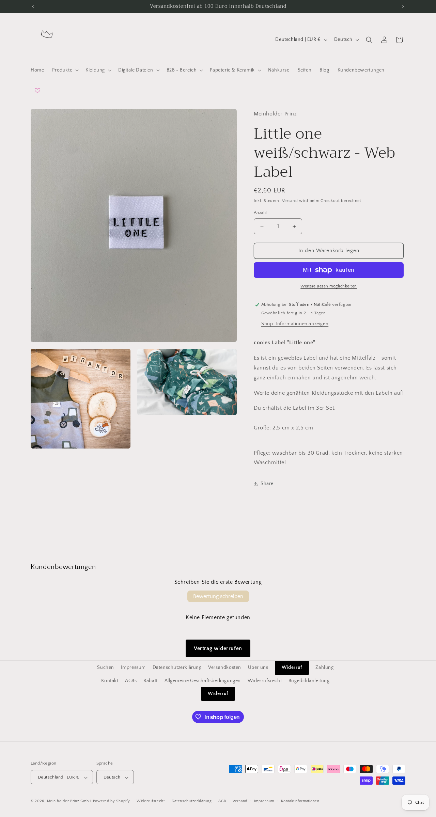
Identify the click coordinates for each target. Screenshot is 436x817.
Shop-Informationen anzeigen (294, 324)
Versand (290, 201)
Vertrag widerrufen (218, 648)
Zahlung (324, 667)
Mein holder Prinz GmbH (69, 801)
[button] (64, 70)
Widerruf (292, 667)
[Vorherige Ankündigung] (33, 6)
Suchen (105, 667)
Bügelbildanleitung (309, 680)
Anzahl (260, 212)
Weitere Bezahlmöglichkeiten (328, 286)
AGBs (131, 680)
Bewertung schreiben (218, 596)
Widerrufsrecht (265, 680)
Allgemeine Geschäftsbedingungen (203, 680)
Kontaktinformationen (300, 801)
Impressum (133, 667)
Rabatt (150, 680)
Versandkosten (224, 667)
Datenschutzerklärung (177, 667)
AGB (222, 801)
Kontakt (109, 680)
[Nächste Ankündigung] (402, 6)
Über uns (258, 667)
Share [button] (267, 483)
